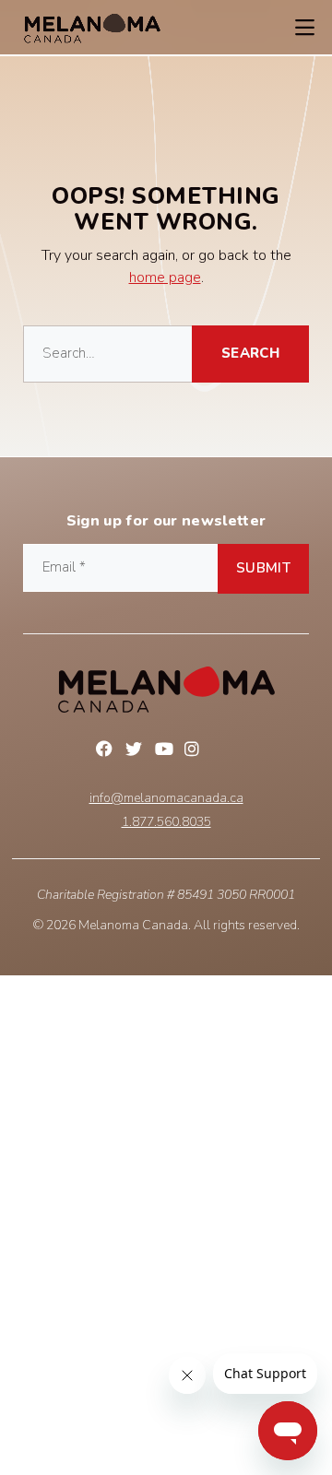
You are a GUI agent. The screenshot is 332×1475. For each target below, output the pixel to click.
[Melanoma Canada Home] (92, 28)
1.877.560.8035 (166, 822)
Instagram (195, 751)
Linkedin (225, 751)
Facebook (107, 751)
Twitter (136, 751)
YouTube (166, 751)
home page (165, 277)
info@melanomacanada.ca (166, 798)
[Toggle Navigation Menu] (304, 27)
